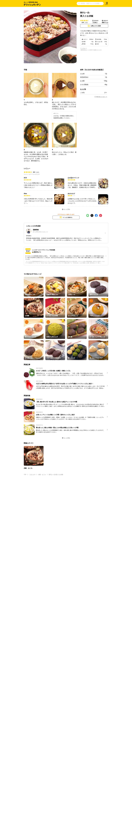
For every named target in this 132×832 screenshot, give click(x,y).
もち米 (82, 73)
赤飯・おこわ (42, 474)
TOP (25, 474)
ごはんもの (32, 474)
